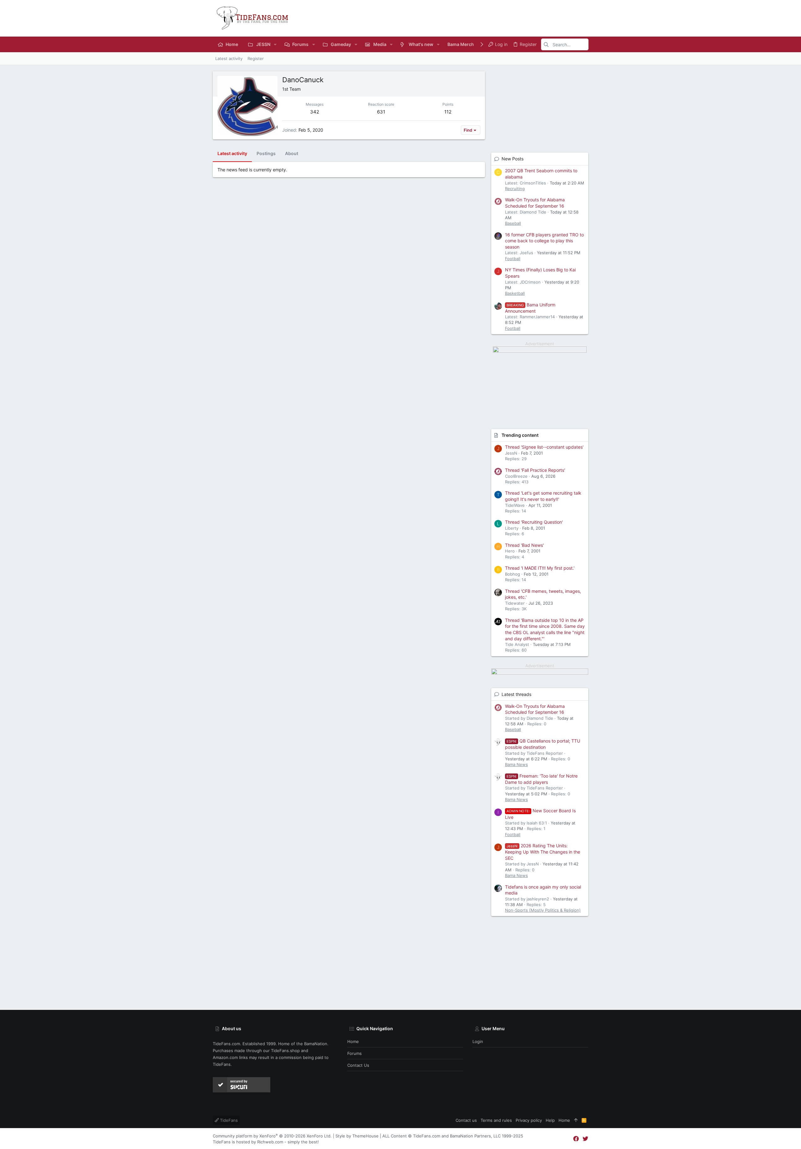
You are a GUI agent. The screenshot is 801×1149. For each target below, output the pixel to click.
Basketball (515, 293)
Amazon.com (225, 1057)
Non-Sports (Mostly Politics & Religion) (543, 910)
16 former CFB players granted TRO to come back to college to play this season (544, 240)
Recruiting (515, 188)
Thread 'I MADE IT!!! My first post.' (539, 568)
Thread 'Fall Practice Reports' (535, 470)
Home (353, 1041)
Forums (354, 1053)
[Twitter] (585, 1139)
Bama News (516, 764)
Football (512, 258)
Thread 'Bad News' (524, 545)
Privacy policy (529, 1120)
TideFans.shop (285, 1050)
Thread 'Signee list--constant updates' (544, 447)
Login (477, 1041)
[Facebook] (576, 1139)
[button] (275, 44)
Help (550, 1120)
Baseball (513, 223)
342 (314, 112)
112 (448, 112)
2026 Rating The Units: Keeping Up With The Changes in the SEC (542, 852)
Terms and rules (496, 1120)
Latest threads (516, 694)
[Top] (576, 1120)
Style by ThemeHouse (357, 1135)
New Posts (512, 158)
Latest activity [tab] (232, 153)
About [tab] (291, 153)
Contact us (358, 1065)
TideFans (228, 1120)
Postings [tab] (266, 153)
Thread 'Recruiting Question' (534, 522)
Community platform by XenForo (272, 1135)
